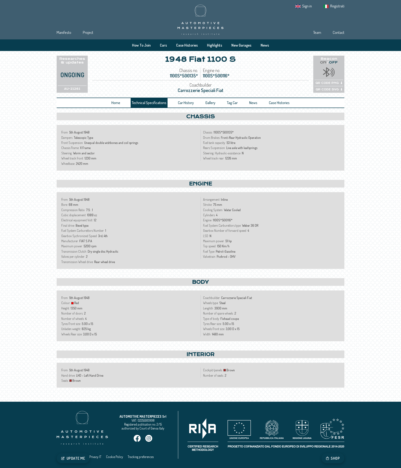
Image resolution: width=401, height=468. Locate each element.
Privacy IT (95, 457)
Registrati (337, 5)
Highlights (214, 45)
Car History (186, 102)
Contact (338, 32)
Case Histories (187, 45)
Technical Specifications (149, 102)
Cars (163, 45)
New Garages (241, 45)
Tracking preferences (141, 457)
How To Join (141, 45)
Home (115, 102)
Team (317, 32)
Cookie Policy (114, 457)
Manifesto (64, 32)
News (265, 45)
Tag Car (232, 102)
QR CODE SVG (327, 89)
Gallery (210, 102)
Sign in (307, 5)
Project (88, 32)
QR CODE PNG (327, 83)
